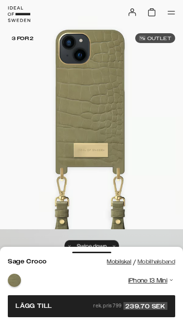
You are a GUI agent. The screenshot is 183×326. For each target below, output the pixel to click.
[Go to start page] (19, 14)
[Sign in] (132, 12)
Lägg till (90, 306)
